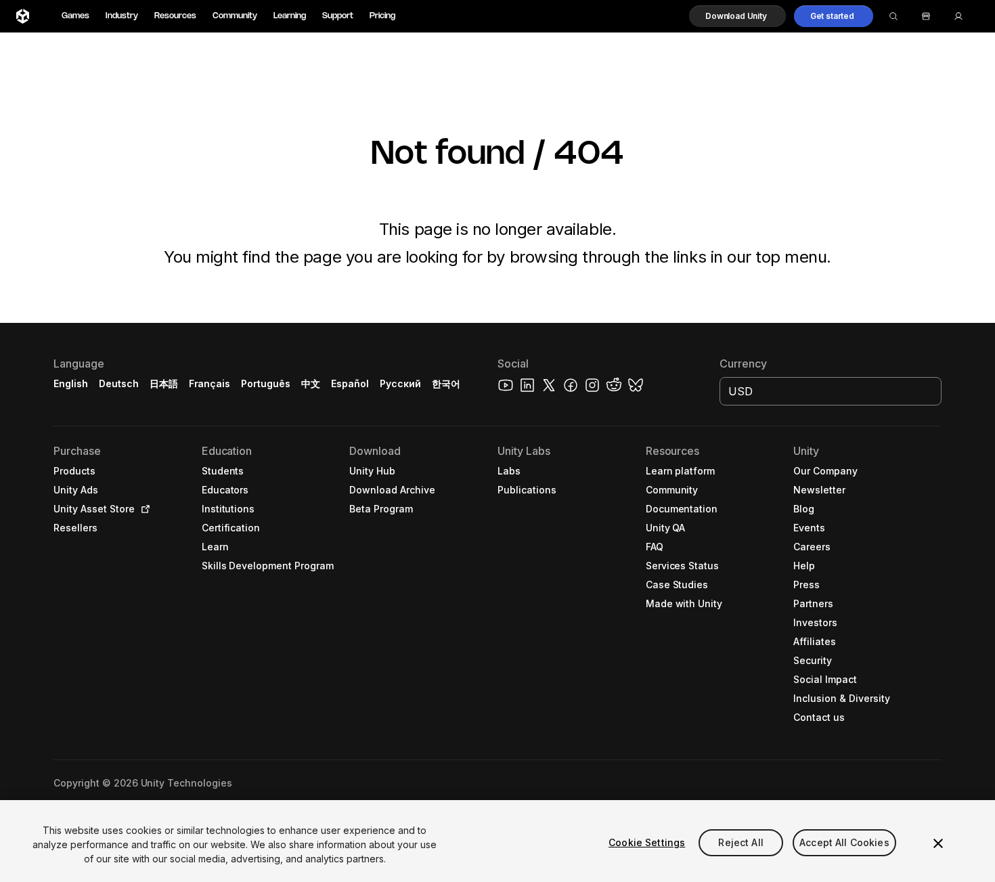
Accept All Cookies (844, 842)
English (70, 383)
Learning (289, 16)
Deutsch (119, 383)
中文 (310, 383)
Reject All (740, 842)
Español (350, 383)
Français (210, 383)
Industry (122, 16)
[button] (737, 16)
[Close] (938, 843)
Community (235, 16)
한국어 (446, 383)
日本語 (164, 383)
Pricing (382, 16)
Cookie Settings (647, 842)
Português (265, 383)
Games (75, 16)
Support (337, 16)
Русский (400, 383)
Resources (175, 16)
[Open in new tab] (143, 509)
